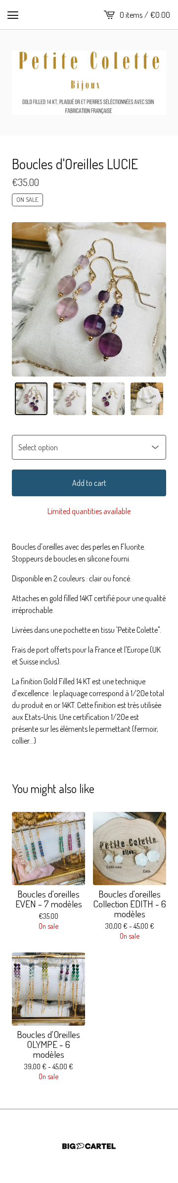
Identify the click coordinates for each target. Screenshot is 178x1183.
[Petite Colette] (89, 83)
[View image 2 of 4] (69, 398)
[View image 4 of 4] (147, 398)
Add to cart (89, 483)
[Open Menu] (13, 15)
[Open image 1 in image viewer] (89, 299)
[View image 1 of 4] (31, 398)
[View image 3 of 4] (108, 398)
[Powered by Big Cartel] (89, 1146)
